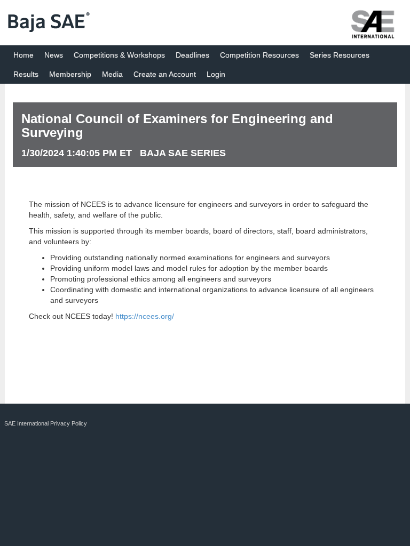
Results (25, 74)
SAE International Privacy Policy (45, 423)
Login (216, 74)
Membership (70, 74)
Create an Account (164, 74)
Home (23, 55)
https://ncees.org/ (144, 316)
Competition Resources (259, 55)
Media (112, 74)
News (53, 55)
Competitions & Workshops (119, 55)
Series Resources (339, 55)
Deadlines (192, 55)
